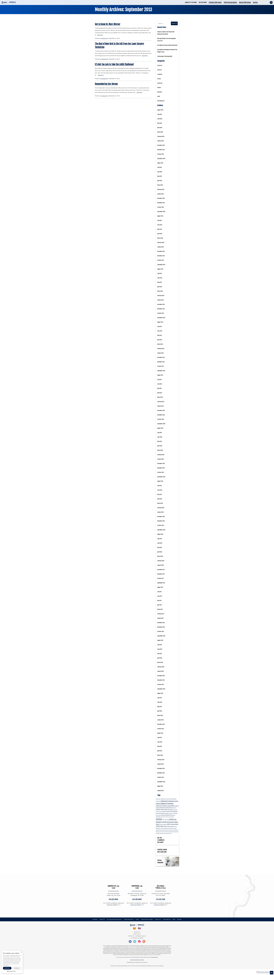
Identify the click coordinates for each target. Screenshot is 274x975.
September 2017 (161, 583)
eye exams (166, 813)
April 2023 (159, 286)
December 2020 (161, 410)
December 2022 (161, 304)
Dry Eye (159, 78)
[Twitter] (134, 941)
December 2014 (161, 724)
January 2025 (160, 194)
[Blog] (143, 941)
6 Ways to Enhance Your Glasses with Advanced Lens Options (165, 33)
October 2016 (160, 631)
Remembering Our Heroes (106, 83)
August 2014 (160, 733)
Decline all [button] (17, 968)
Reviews (179, 919)
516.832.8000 (113, 899)
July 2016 (159, 644)
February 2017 (160, 613)
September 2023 (161, 264)
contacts (174, 807)
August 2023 (160, 269)
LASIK (158, 96)
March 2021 (160, 397)
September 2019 (161, 476)
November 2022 (161, 309)
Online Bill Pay (167, 919)
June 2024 (159, 225)
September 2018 (161, 530)
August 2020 (160, 428)
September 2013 (161, 781)
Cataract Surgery (167, 803)
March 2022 (160, 344)
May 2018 (159, 547)
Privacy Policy (5, 965)
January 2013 (160, 790)
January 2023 (160, 300)
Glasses (159, 87)
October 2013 (160, 777)
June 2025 (159, 172)
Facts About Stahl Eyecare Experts (137, 959)
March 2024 (160, 238)
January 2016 (160, 671)
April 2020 (159, 446)
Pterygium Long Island (160, 831)
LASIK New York (161, 826)
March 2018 (160, 556)
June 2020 (159, 437)
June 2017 (159, 596)
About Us (102, 919)
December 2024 (161, 198)
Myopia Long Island (169, 829)
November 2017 (161, 574)
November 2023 (161, 255)
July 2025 (159, 167)
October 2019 (160, 472)
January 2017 (160, 618)
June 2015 (159, 702)
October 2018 (160, 525)
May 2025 (159, 176)
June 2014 (159, 742)
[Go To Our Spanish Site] (134, 928)
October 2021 (160, 366)
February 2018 (160, 560)
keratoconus (162, 816)
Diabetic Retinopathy (162, 809)
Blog (174, 919)
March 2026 (160, 132)
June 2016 (159, 649)
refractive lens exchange (168, 831)
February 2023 (160, 295)
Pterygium (176, 829)
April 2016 (159, 658)
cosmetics (159, 74)
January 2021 (160, 406)
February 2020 (160, 454)
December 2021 (161, 357)
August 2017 (160, 587)
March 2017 (160, 609)
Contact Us (158, 919)
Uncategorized (104, 38)
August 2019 (160, 481)
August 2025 (160, 163)
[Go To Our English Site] (139, 928)
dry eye (170, 809)
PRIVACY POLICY (137, 934)
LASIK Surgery (170, 826)
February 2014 (160, 759)
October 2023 (160, 260)
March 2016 (160, 662)
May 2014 (159, 746)
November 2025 (161, 149)
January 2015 (160, 720)
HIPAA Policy (137, 932)
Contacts (159, 70)
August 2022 (160, 322)
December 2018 (161, 516)
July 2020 (159, 432)
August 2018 (160, 534)
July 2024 (159, 220)
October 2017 (160, 578)
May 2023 (159, 282)
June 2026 (159, 118)
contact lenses (168, 807)
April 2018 (159, 552)
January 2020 (160, 459)
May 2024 (159, 229)
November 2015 (161, 680)
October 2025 (160, 154)
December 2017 (161, 569)
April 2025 (159, 180)
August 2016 (160, 640)
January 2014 (160, 764)
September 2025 (161, 158)
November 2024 (161, 202)
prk (173, 830)
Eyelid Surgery (158, 815)
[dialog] (12, 962)
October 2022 (160, 313)
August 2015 (160, 693)
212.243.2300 (160, 899)
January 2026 (160, 141)
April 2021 (159, 393)
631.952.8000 (137, 899)
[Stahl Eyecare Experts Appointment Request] (263, 972)
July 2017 (159, 591)
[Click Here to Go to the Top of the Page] (271, 972)
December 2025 (161, 145)
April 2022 (159, 339)
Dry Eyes (160, 811)
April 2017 (159, 605)
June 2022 (159, 331)
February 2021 (160, 401)
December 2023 (161, 251)
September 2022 (161, 317)
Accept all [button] (7, 968)
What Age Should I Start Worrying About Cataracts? (166, 39)
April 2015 (159, 711)
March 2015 (160, 715)
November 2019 (161, 468)
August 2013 (160, 786)
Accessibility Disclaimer (137, 938)
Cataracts (159, 65)
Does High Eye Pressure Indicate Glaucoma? (167, 45)
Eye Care (173, 811)
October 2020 (160, 419)
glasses (163, 815)
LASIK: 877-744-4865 (191, 2)
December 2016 (161, 622)
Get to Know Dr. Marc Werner (107, 24)
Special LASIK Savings (245, 2)
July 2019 (159, 485)
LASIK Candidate (165, 819)
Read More (100, 35)
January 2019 (160, 512)
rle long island (166, 833)
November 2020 (161, 415)
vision (170, 833)
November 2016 (161, 627)
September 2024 (161, 211)
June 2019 (159, 490)
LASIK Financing (162, 824)
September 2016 (161, 636)
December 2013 (161, 768)
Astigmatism (158, 798)
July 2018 (159, 538)
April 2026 (159, 127)
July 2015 (159, 697)
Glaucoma (159, 92)
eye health (175, 813)
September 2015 (161, 689)
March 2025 (160, 185)
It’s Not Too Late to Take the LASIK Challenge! (114, 64)
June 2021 (159, 384)
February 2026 (160, 136)
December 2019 (161, 463)
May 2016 (159, 653)
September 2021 (161, 370)
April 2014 (159, 751)
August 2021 (160, 375)
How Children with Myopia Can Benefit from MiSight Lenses (167, 51)
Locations (95, 919)
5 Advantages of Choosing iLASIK (164, 56)
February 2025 (160, 189)
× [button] (21, 952)
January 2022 (160, 353)
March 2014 (160, 755)
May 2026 (159, 123)
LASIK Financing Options (230, 2)
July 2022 (159, 326)
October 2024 (160, 207)
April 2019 (159, 499)
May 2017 (159, 600)
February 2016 (160, 667)
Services (255, 2)
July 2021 (159, 379)
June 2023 (159, 278)
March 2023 (160, 291)
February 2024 (160, 242)
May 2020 (159, 441)
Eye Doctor (159, 83)
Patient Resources (129, 919)
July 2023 (159, 273)
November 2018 (161, 521)
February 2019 (160, 507)
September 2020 (161, 423)
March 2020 (160, 450)
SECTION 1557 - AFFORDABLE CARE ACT (137, 936)
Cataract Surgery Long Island (165, 806)
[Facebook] (130, 941)
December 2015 (161, 675)
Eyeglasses (171, 813)
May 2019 (159, 494)
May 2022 (159, 335)
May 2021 (159, 388)
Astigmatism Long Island (166, 798)
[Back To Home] (8, 2)
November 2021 (161, 362)
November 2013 (161, 773)
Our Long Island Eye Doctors (114, 919)
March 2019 (160, 503)
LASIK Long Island (172, 824)
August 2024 (160, 216)
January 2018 (160, 565)
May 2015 (159, 706)
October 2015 (160, 684)
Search (174, 23)
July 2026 (159, 114)
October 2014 (160, 728)
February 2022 (160, 348)
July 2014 (159, 737)
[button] (12, 971)
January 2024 (160, 247)
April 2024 (159, 233)
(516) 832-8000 (112, 905)
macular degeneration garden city (167, 828)
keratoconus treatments (169, 816)
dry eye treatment (166, 811)
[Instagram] (139, 941)
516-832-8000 (203, 2)
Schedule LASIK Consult (215, 2)
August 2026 (160, 110)
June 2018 (159, 543)
